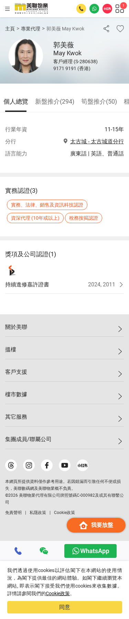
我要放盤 (102, 525)
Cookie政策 (58, 593)
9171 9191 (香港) (71, 68)
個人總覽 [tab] (15, 101)
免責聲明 (13, 512)
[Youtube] (65, 465)
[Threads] (11, 465)
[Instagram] (29, 465)
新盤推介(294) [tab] (54, 101)
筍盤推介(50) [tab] (99, 101)
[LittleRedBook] (82, 465)
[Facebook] (47, 465)
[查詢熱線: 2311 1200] (81, 8)
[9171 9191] (18, 550)
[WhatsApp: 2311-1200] (94, 8)
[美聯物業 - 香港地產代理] (31, 8)
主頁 (10, 28)
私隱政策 (38, 512)
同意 (64, 607)
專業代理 (30, 28)
